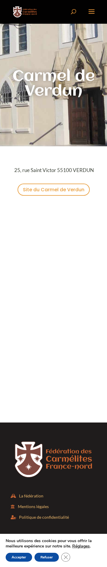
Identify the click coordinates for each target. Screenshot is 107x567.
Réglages (81, 546)
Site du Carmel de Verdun (53, 189)
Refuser (46, 557)
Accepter (19, 557)
